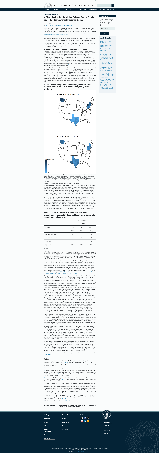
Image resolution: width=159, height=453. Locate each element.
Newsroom (65, 422)
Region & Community (47, 430)
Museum (64, 426)
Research (57, 9)
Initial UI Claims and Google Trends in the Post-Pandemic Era (107, 64)
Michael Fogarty (68, 26)
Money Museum (110, 1)
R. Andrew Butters (58, 26)
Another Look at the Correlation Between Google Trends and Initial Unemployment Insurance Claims (106, 57)
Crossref (66, 362)
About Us (110, 9)
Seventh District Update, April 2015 (106, 42)
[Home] (71, 4)
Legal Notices (88, 451)
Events (65, 9)
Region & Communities (88, 9)
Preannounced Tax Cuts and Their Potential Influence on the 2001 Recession (107, 69)
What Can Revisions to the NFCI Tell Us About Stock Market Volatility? (107, 81)
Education (73, 9)
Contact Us (65, 415)
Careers (102, 9)
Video (64, 418)
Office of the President (98, 1)
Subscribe (65, 429)
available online (59, 374)
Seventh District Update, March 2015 (106, 49)
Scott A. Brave (49, 26)
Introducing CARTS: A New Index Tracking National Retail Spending (107, 76)
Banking (48, 9)
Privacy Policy (80, 451)
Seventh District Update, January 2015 (106, 46)
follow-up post (47, 355)
